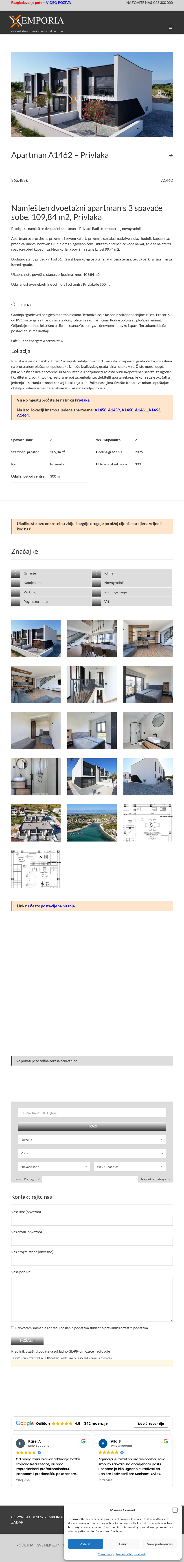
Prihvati (86, 1544)
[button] (175, 1510)
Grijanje (30, 573)
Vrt (106, 601)
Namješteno (33, 582)
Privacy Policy (75, 1357)
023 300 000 (163, 2)
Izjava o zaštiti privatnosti (131, 1554)
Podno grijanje (115, 592)
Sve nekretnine (51, 1545)
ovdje (105, 1351)
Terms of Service (97, 1357)
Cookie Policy (106, 1554)
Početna (24, 1545)
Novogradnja (114, 582)
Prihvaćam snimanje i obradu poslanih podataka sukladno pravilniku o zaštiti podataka (81, 1328)
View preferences (160, 1544)
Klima (108, 573)
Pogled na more (36, 601)
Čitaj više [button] (23, 1480)
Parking (29, 592)
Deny (123, 1544)
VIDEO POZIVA (58, 2)
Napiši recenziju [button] (151, 1423)
